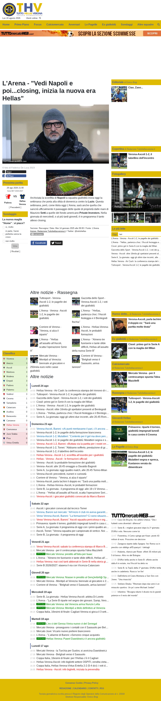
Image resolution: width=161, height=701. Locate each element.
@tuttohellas (80, 231)
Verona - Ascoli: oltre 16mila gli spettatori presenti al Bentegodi (71, 409)
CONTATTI (93, 688)
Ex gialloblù (119, 339)
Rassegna (43, 228)
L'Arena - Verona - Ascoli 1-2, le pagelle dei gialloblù (53, 314)
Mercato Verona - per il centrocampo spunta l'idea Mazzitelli (69, 550)
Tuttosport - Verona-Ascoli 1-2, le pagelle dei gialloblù (53, 302)
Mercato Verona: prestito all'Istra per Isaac (64, 554)
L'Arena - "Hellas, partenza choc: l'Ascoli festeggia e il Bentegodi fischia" (76, 413)
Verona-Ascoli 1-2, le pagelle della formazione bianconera (68, 432)
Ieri (120, 234)
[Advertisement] (69, 267)
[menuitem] (158, 24)
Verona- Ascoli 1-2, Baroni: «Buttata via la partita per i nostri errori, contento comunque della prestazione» (94, 443)
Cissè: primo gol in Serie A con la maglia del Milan (64, 401)
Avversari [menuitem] (74, 24)
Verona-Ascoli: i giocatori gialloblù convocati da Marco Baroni (70, 496)
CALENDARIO (79, 688)
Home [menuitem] (6, 24)
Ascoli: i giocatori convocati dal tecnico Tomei (61, 508)
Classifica (9, 353)
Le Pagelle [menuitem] (91, 24)
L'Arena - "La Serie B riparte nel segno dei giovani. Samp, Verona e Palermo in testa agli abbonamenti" (93, 600)
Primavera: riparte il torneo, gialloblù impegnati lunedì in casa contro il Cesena (79, 523)
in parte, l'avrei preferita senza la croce (13, 234)
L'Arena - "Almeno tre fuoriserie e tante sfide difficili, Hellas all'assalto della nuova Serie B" (86, 558)
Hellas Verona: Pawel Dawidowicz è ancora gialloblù (71, 638)
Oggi (115, 234)
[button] (15, 246)
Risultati (15, 251)
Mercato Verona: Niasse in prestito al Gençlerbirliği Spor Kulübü (77, 577)
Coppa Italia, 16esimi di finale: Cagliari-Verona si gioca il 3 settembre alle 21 (78, 611)
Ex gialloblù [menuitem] (109, 24)
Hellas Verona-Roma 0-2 (128, 206)
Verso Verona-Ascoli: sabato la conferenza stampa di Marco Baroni (73, 546)
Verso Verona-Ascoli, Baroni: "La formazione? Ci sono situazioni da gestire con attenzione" (87, 516)
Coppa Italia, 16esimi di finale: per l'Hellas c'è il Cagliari (67, 658)
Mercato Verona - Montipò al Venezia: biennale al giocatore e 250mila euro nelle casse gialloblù (47, 363)
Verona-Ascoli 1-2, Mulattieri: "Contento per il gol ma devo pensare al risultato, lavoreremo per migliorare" (94, 436)
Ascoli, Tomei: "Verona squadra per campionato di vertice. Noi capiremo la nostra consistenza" (88, 531)
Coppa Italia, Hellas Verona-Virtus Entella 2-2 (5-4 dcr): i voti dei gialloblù (77, 665)
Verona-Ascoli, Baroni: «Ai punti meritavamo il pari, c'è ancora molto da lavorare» (81, 428)
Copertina (118, 149)
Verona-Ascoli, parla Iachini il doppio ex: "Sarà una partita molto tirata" (75, 481)
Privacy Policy (91, 683)
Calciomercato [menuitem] (55, 24)
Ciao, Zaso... (135, 87)
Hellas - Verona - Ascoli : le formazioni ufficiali (61, 459)
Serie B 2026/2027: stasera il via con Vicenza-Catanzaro (68, 565)
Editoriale (118, 82)
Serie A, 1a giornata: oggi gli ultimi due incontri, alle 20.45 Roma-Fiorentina (78, 417)
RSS (102, 688)
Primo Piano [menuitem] (21, 24)
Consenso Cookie (74, 683)
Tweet (57, 243)
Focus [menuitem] (38, 24)
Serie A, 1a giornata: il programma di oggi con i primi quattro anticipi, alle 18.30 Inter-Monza (87, 527)
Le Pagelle (118, 446)
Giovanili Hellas (121, 418)
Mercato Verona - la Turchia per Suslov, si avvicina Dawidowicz (71, 650)
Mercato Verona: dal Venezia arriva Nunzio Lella (68, 604)
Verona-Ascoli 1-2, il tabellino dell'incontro (59, 451)
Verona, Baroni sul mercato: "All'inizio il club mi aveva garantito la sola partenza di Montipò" (87, 512)
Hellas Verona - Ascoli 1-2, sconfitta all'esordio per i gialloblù (70, 455)
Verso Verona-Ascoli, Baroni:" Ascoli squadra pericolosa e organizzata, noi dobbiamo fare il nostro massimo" (96, 519)
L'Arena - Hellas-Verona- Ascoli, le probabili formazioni (95, 331)
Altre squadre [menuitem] (145, 24)
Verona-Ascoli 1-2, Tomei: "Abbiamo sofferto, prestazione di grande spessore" (79, 447)
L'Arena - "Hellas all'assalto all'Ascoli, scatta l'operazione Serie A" (73, 492)
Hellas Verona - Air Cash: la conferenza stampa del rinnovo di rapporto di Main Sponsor (85, 390)
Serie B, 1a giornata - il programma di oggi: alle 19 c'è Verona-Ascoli (74, 489)
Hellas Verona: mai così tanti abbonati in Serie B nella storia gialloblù (74, 561)
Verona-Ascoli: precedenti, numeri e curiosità (61, 474)
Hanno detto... (120, 314)
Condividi (40, 243)
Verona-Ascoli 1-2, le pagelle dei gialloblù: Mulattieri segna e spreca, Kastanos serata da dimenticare (92, 440)
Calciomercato (121, 364)
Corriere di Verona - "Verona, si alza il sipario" (50, 331)
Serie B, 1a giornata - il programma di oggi (59, 534)
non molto (10, 241)
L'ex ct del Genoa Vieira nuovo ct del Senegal (67, 623)
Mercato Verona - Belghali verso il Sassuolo (60, 654)
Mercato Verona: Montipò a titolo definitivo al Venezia (71, 608)
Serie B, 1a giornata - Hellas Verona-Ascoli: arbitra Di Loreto (69, 596)
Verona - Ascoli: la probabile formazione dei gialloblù (65, 462)
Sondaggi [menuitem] (127, 24)
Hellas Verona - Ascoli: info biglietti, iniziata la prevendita (68, 669)
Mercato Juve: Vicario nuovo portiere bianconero (63, 631)
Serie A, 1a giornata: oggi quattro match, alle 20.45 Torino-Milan (71, 470)
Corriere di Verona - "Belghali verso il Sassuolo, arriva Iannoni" (71, 584)
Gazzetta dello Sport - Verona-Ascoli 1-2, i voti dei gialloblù (94, 302)
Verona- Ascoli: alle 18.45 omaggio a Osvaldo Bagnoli (66, 466)
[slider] (62, 193)
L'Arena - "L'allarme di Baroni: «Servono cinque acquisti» (68, 635)
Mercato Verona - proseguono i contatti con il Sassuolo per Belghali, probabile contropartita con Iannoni (93, 627)
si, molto (9, 227)
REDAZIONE (65, 688)
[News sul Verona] (22, 10)
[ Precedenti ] (15, 207)
